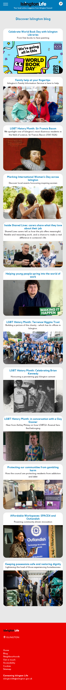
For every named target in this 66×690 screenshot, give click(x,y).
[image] (33, 4)
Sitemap (7, 669)
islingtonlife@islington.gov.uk (17, 678)
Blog (5, 653)
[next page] (38, 612)
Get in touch (9, 659)
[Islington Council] (11, 640)
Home (6, 650)
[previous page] (28, 612)
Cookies (7, 666)
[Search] (61, 4)
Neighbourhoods (11, 656)
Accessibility (9, 662)
